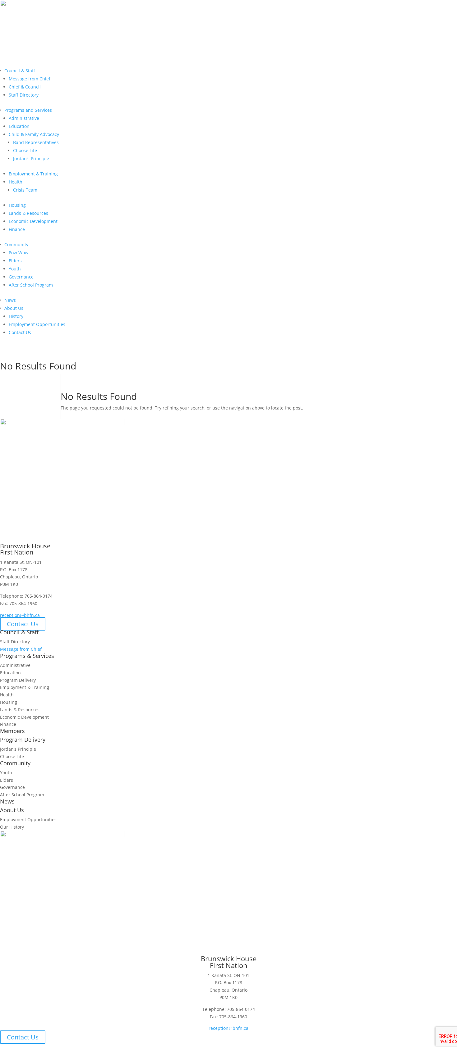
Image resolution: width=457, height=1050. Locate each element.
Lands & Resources (28, 213)
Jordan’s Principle (31, 158)
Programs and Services (28, 110)
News (10, 300)
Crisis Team (25, 190)
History (16, 316)
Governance (21, 277)
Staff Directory (24, 95)
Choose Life (25, 150)
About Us (13, 308)
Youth (15, 269)
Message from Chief (29, 79)
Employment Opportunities (37, 324)
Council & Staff (19, 71)
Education (19, 126)
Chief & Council (25, 87)
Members (21, 356)
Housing (17, 205)
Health (15, 182)
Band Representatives (36, 142)
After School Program (31, 285)
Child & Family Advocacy (34, 134)
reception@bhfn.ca (20, 615)
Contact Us (20, 332)
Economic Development (33, 221)
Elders (15, 261)
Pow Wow (18, 253)
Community (16, 244)
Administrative (24, 118)
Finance (17, 229)
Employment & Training (33, 174)
